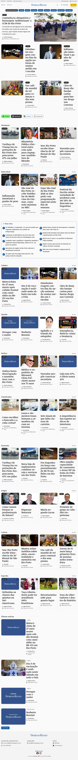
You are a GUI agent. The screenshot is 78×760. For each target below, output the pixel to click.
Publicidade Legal (64, 1)
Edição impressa (18, 1)
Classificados (9, 1)
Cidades (21, 10)
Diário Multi (61, 10)
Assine (74, 5)
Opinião (4, 314)
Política (27, 10)
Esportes (47, 10)
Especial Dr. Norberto (11, 10)
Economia (34, 10)
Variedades (69, 10)
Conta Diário (65, 5)
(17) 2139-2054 (7, 745)
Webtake (57, 743)
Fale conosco (74, 1)
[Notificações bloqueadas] (57, 5)
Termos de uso (58, 745)
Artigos (4, 491)
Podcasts (53, 10)
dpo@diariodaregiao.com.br (36, 743)
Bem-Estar (3, 1)
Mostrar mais (5, 728)
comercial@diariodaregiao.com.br (12, 743)
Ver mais (74, 172)
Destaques (5, 125)
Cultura (41, 10)
